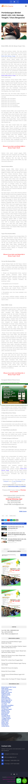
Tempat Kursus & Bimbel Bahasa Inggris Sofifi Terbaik (12, 675)
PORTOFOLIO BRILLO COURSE (17, 486)
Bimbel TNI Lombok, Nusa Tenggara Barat (12, 660)
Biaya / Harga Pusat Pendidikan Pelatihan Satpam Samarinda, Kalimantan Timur (14, 647)
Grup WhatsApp (16, 481)
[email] (14, 2)
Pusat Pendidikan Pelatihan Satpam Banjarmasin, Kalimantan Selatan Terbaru (13, 651)
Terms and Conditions (11, 781)
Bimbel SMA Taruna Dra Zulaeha (9, 668)
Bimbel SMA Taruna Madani (8, 671)
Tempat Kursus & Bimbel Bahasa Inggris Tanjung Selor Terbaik (13, 664)
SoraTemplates (10, 777)
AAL (3, 515)
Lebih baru (6, 549)
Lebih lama (21, 549)
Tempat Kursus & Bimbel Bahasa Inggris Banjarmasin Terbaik (11, 642)
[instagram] (11, 2)
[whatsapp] (18, 2)
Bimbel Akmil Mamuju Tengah (8, 56)
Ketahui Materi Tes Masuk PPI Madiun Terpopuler (13, 679)
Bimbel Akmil (13, 515)
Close (26, 384)
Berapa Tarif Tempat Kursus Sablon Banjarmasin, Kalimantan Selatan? (13, 656)
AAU (7, 515)
